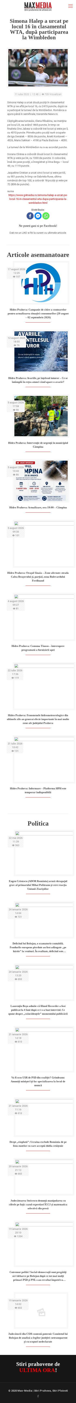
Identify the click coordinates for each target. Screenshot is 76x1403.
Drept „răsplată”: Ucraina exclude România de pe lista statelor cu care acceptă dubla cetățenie (38, 1143)
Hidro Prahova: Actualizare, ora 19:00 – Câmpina (38, 507)
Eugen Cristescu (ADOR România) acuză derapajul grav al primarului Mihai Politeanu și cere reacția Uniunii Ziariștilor (38, 885)
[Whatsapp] (45, 215)
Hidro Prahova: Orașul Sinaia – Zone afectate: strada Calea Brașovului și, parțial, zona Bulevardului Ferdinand (38, 576)
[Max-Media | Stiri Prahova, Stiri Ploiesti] (38, 6)
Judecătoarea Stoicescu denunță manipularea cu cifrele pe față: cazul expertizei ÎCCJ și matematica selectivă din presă (38, 1204)
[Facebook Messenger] (38, 215)
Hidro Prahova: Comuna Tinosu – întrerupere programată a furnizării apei (38, 647)
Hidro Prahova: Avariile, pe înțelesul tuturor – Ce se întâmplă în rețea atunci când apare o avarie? (38, 380)
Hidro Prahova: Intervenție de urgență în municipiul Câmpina (38, 444)
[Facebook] (30, 215)
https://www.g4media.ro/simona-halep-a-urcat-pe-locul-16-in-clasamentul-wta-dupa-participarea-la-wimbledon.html (38, 199)
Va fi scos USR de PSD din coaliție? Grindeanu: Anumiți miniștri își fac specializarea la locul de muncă (38, 1081)
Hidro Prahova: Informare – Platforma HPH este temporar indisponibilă (38, 790)
